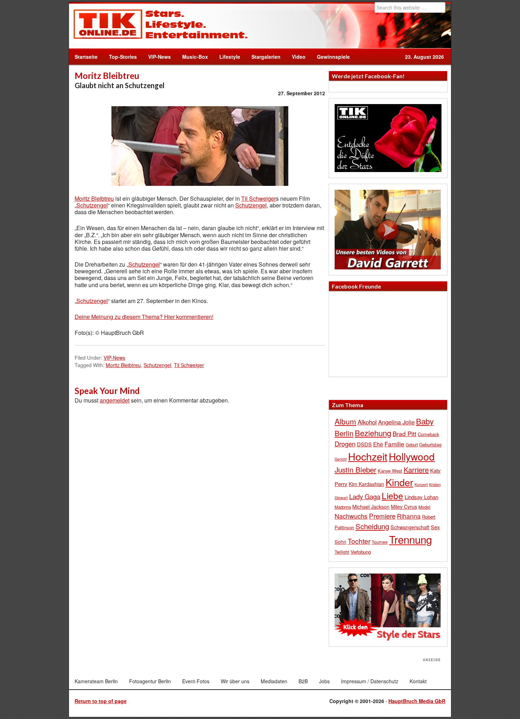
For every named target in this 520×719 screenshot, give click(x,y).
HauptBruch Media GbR (416, 700)
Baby (425, 421)
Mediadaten (274, 681)
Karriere (416, 469)
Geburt (412, 444)
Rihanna (409, 516)
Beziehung (373, 432)
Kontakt (418, 681)
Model (424, 507)
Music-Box (192, 56)
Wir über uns (235, 681)
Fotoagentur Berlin (150, 681)
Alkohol (367, 422)
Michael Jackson (370, 506)
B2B (303, 681)
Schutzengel (92, 205)
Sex (435, 527)
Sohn (340, 541)
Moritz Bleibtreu (94, 198)
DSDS (364, 444)
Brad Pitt (404, 433)
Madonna (343, 507)
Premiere (382, 515)
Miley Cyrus (404, 506)
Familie (394, 443)
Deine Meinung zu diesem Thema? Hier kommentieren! (144, 317)
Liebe (392, 495)
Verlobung (361, 551)
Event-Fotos (195, 681)
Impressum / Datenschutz (369, 681)
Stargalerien (266, 56)
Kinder (399, 482)
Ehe (378, 444)
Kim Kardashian (366, 483)
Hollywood (412, 456)
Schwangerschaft (410, 527)
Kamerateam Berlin (96, 681)
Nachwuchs (351, 516)
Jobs (324, 681)
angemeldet (114, 400)
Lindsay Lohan (421, 497)
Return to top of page (101, 700)
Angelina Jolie (396, 422)
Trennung (410, 539)
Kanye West (390, 470)
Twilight (342, 552)
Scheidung (372, 526)
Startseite (86, 56)
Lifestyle (227, 56)
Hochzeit (367, 456)
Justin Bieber (355, 469)
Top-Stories (123, 56)
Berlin (344, 433)
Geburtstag (430, 444)
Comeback (428, 434)
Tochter (359, 541)
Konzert (421, 484)
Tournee (380, 542)
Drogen (345, 443)
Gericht (341, 459)
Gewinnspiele (333, 56)
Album (345, 421)
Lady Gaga (364, 496)
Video (296, 56)
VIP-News (159, 56)
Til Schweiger (258, 198)
